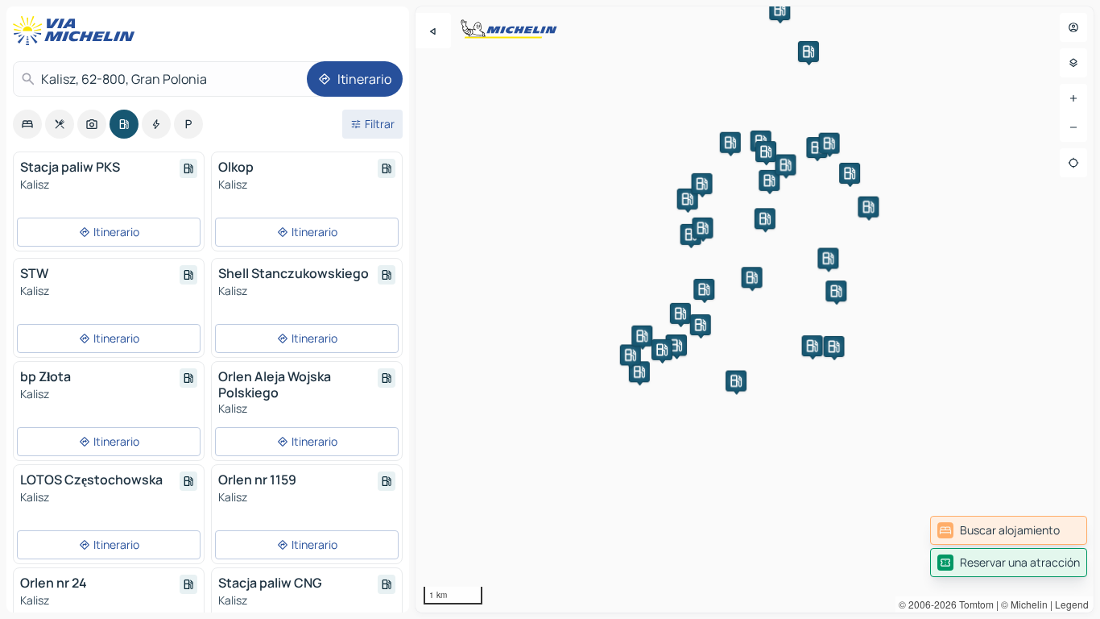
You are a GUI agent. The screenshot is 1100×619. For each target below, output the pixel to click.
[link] (1008, 530)
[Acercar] (1073, 98)
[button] (639, 371)
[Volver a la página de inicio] (77, 30)
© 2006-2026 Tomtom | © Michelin (973, 604)
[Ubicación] (1073, 162)
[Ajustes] (1073, 62)
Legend (1072, 604)
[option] (27, 124)
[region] (755, 309)
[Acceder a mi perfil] (1073, 27)
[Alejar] (1073, 127)
